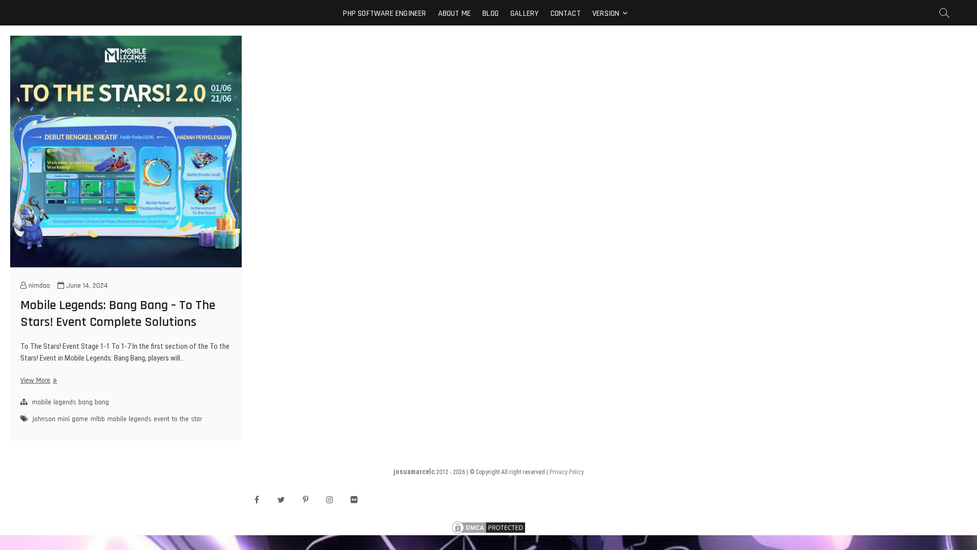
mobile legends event (138, 419)
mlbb (98, 419)
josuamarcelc (414, 472)
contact (566, 13)
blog (490, 13)
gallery (524, 13)
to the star (187, 419)
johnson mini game (60, 419)
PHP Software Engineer (384, 13)
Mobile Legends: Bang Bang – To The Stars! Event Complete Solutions (117, 314)
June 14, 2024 (86, 285)
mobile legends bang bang (70, 402)
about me (454, 13)
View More (37, 380)
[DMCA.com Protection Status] (488, 525)
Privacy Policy (567, 472)
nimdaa (38, 285)
